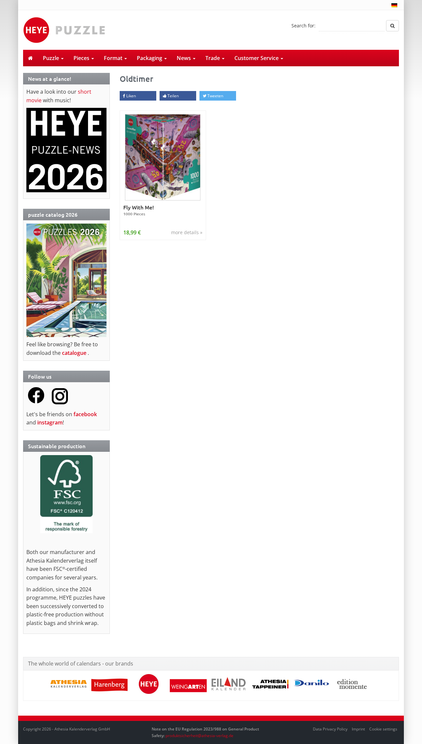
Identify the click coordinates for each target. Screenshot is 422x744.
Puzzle (51, 58)
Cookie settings (383, 729)
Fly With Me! (138, 210)
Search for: (303, 25)
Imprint (358, 729)
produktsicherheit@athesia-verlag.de (199, 735)
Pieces (82, 58)
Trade (213, 58)
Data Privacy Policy (330, 729)
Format (114, 58)
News (184, 58)
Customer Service (257, 58)
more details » (186, 232)
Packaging (150, 58)
